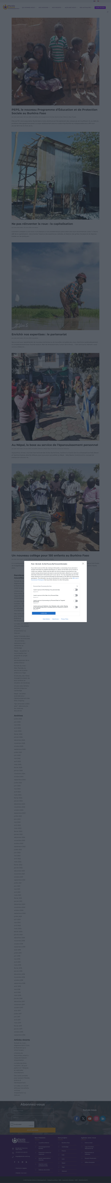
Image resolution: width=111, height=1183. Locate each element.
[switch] (76, 590)
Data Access (55, 619)
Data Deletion (46, 619)
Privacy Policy (64, 619)
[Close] (83, 564)
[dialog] (55, 591)
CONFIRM (44, 613)
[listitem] (55, 586)
